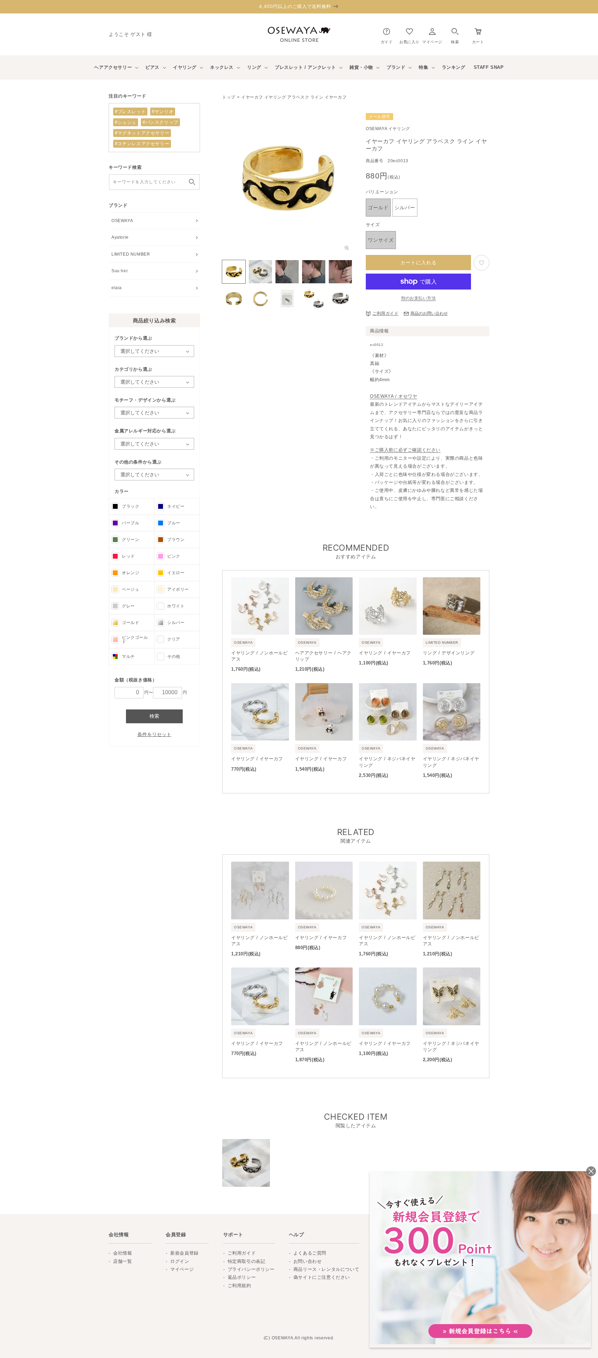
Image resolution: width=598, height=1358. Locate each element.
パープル (130, 523)
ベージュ (130, 589)
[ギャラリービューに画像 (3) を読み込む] (287, 271)
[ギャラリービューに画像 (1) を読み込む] (233, 271)
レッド (128, 556)
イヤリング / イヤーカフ (385, 652)
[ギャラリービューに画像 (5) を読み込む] (340, 271)
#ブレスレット (130, 111)
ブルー (173, 523)
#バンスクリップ (160, 122)
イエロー (175, 572)
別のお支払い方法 (418, 298)
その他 (173, 656)
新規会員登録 (184, 1253)
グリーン (130, 539)
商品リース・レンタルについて (326, 1269)
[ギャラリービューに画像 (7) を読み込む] (260, 298)
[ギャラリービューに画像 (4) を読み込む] (313, 271)
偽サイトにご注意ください (321, 1277)
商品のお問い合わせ (429, 313)
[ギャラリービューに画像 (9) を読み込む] (313, 298)
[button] (455, 34)
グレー (128, 606)
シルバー (175, 622)
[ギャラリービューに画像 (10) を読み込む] (340, 298)
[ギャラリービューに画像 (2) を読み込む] (260, 271)
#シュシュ (125, 122)
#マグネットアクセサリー (142, 133)
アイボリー (178, 589)
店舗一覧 (122, 1261)
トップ (228, 97)
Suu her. (120, 270)
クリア (173, 639)
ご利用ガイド (385, 313)
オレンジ (130, 572)
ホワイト (175, 606)
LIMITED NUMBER (130, 254)
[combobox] (154, 182)
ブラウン (175, 539)
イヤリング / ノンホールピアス (259, 656)
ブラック (130, 506)
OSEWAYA (122, 220)
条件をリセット (154, 734)
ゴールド (130, 622)
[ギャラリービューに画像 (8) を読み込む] (287, 298)
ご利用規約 (239, 1285)
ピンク (173, 556)
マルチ (128, 656)
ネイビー (175, 506)
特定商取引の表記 (246, 1261)
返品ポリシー (242, 1277)
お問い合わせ (307, 1261)
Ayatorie (120, 237)
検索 (154, 716)
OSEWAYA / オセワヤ (393, 396)
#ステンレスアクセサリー (142, 143)
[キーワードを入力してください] (192, 182)
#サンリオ (162, 111)
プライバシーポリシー (251, 1269)
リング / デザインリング (449, 652)
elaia (116, 287)
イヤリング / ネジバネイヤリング (387, 762)
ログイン (179, 1261)
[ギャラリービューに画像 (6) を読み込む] (233, 298)
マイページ (182, 1269)
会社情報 (122, 1253)
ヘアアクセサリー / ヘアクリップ (323, 656)
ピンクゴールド (135, 639)
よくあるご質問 (309, 1253)
